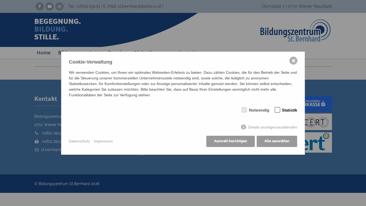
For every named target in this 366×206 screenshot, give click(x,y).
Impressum (103, 141)
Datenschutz (79, 141)
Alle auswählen (276, 141)
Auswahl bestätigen (230, 141)
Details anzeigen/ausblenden (272, 127)
